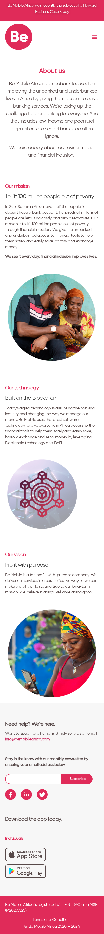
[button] (95, 37)
